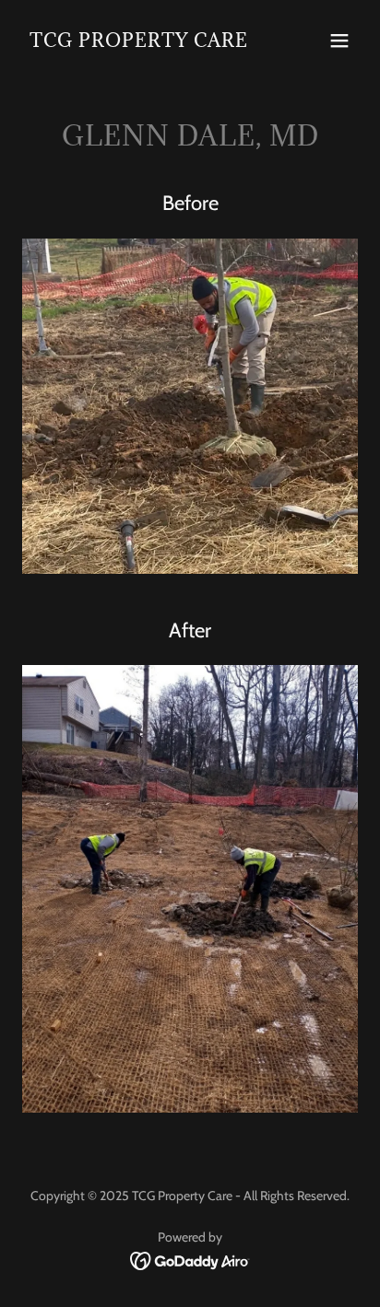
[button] (339, 40)
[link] (139, 42)
